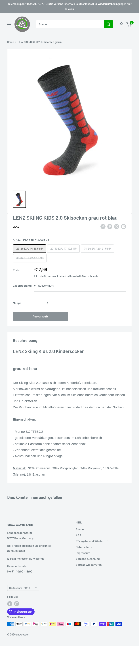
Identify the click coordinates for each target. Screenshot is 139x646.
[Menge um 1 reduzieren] (38, 303)
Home (10, 42)
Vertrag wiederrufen (89, 564)
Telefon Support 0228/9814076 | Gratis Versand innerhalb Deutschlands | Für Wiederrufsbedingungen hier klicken (70, 6)
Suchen (80, 529)
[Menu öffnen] (9, 24)
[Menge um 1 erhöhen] (57, 303)
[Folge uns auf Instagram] (16, 603)
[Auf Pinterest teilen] (109, 226)
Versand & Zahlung (88, 558)
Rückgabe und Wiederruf (92, 541)
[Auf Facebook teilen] (103, 226)
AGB (78, 535)
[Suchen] (108, 24)
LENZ (16, 226)
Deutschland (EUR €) (20, 587)
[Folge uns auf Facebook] (9, 603)
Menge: (17, 303)
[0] (129, 24)
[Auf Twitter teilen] (116, 226)
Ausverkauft (40, 316)
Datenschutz (84, 547)
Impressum (83, 553)
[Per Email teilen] (123, 226)
